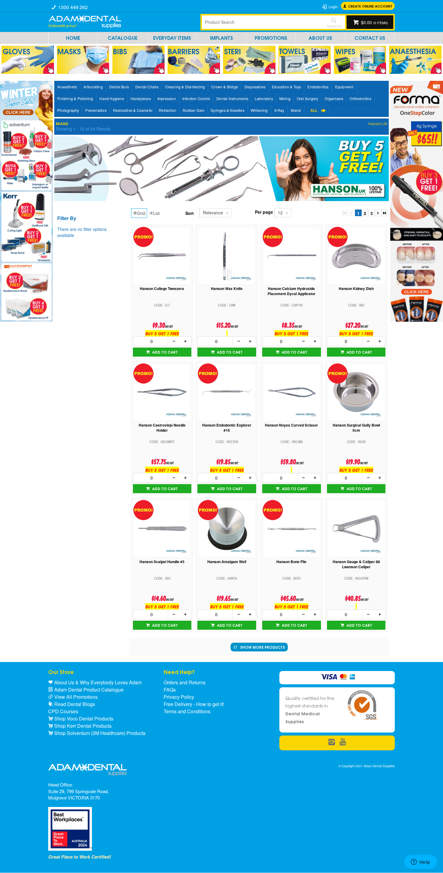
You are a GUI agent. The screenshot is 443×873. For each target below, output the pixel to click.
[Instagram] (331, 742)
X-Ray (279, 110)
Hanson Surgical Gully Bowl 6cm (356, 428)
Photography (68, 110)
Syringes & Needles (227, 110)
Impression (166, 98)
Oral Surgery (307, 98)
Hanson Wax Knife (227, 288)
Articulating (92, 86)
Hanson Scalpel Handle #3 (162, 561)
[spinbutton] (150, 341)
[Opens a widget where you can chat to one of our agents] (420, 862)
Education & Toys (286, 86)
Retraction (167, 110)
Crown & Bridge (224, 86)
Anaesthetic (67, 86)
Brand (296, 110)
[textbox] (262, 22)
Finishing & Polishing (75, 98)
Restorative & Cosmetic (132, 110)
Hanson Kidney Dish (356, 288)
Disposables (254, 86)
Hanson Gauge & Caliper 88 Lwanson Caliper (356, 564)
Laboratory (264, 98)
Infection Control (196, 98)
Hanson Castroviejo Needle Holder (162, 428)
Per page (264, 212)
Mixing (285, 98)
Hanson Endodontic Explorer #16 (226, 428)
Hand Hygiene (111, 98)
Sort (189, 213)
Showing (83, 129)
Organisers (334, 98)
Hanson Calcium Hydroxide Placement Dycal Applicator (292, 291)
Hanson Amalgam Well (226, 561)
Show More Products (262, 647)
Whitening (259, 110)
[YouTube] (342, 742)
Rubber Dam (193, 110)
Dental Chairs (147, 86)
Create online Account (370, 5)
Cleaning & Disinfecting (185, 86)
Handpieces (140, 98)
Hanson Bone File (291, 561)
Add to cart (164, 352)
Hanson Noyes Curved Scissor (291, 425)
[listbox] (215, 212)
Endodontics (317, 86)
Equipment (344, 86)
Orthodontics (360, 98)
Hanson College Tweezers (162, 288)
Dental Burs (119, 86)
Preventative (95, 110)
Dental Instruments (232, 98)
